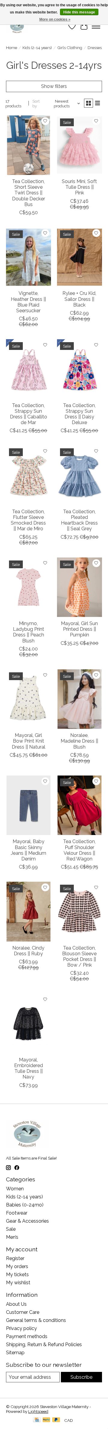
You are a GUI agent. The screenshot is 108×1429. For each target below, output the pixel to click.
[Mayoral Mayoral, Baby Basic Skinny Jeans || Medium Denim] (28, 805)
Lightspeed (38, 1411)
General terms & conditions (36, 1320)
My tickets (17, 1274)
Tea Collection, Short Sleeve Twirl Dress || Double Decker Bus (28, 193)
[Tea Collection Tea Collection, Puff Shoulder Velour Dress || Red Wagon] (79, 805)
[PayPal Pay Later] (56, 1420)
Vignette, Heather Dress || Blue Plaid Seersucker (28, 301)
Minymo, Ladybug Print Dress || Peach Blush (28, 632)
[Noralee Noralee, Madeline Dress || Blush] (79, 699)
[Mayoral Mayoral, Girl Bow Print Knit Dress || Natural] (28, 699)
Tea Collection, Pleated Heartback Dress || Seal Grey (79, 520)
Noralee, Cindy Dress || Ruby (28, 950)
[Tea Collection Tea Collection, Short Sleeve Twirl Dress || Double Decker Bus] (28, 145)
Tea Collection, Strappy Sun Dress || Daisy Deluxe (79, 414)
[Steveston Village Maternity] (17, 26)
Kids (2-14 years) (37, 47)
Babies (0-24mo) (25, 1205)
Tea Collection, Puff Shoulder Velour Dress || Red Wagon (79, 850)
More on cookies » (54, 19)
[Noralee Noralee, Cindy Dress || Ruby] (28, 911)
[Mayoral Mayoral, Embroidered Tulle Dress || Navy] (28, 1023)
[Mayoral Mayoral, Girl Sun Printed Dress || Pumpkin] (79, 587)
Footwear (16, 1213)
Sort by (36, 103)
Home (11, 47)
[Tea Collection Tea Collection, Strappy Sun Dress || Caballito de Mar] (28, 369)
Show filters (54, 86)
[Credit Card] (36, 1420)
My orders (17, 1266)
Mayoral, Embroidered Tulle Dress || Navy (28, 1068)
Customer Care (22, 1312)
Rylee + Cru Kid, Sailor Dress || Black (79, 298)
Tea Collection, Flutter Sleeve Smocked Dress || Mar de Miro (28, 520)
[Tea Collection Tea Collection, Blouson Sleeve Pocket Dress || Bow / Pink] (79, 911)
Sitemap (15, 1352)
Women (15, 1189)
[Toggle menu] (96, 26)
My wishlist (18, 1282)
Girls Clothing (69, 47)
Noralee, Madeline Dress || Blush (79, 740)
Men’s (12, 1237)
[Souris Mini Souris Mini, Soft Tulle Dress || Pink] (79, 145)
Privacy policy (21, 1328)
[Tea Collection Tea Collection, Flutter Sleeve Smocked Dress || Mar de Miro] (28, 475)
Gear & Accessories (27, 1221)
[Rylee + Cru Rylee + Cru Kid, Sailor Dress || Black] (79, 257)
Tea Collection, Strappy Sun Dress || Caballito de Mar (28, 414)
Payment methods (26, 1336)
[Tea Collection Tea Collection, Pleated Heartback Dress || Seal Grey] (79, 475)
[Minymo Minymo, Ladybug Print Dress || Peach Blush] (28, 587)
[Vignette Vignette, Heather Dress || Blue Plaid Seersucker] (28, 257)
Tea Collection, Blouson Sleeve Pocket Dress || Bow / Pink (79, 956)
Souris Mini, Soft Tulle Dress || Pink (79, 187)
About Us (16, 1304)
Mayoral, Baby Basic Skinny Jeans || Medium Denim (28, 850)
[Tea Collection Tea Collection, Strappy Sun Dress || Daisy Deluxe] (79, 369)
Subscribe (81, 1377)
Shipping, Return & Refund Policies (44, 1344)
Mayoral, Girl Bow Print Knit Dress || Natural (28, 740)
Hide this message (79, 12)
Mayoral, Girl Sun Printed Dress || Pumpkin (79, 629)
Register (15, 1258)
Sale (11, 1229)
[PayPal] (46, 1420)
